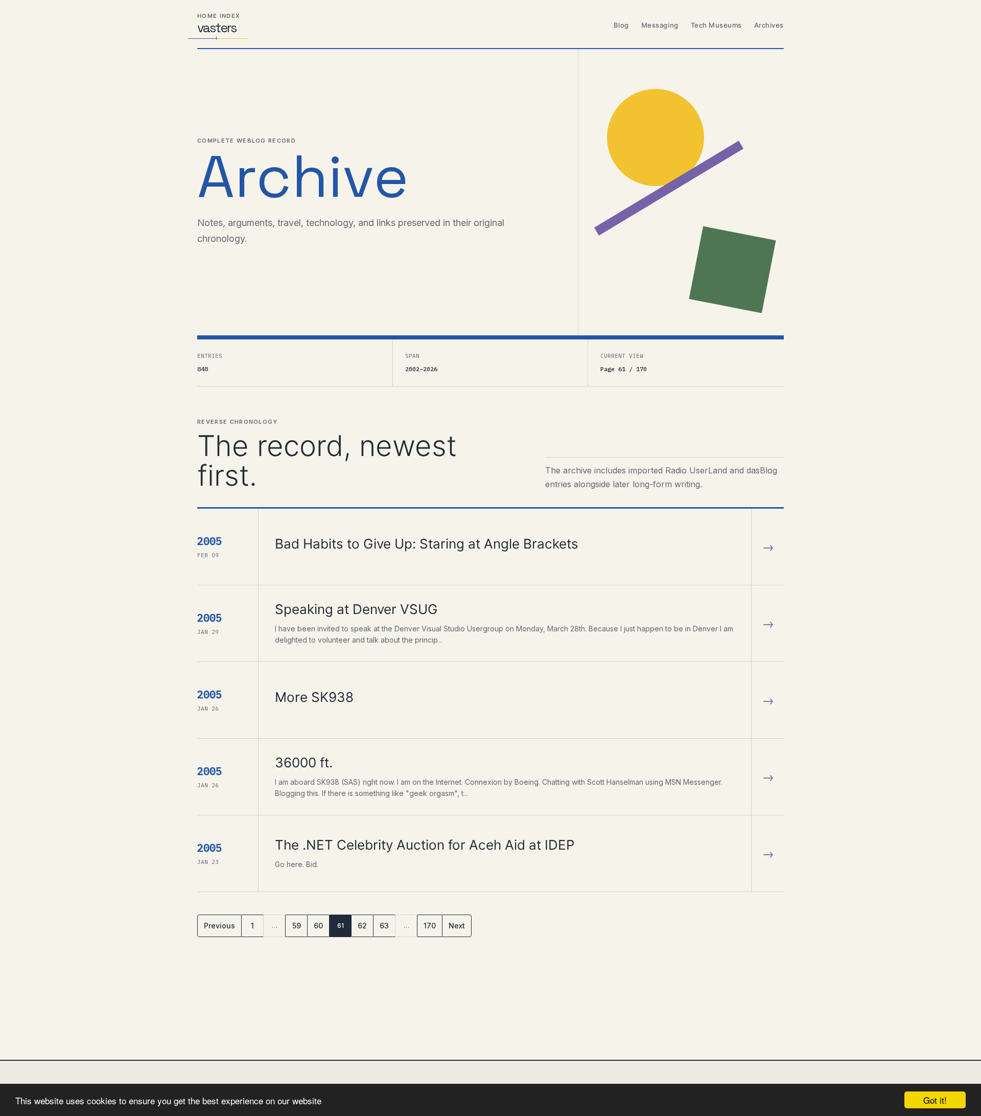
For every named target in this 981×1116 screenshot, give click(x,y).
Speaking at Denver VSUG (356, 609)
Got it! (935, 1100)
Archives (769, 25)
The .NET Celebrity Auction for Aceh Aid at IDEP (425, 845)
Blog (621, 25)
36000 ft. (304, 762)
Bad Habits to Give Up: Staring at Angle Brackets (426, 544)
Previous (219, 925)
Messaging (660, 25)
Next (457, 925)
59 (296, 925)
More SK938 (314, 697)
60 (318, 925)
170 (430, 925)
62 (362, 925)
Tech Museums (716, 25)
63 (384, 925)
